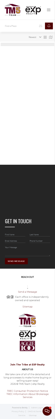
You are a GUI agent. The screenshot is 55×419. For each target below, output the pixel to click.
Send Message (16, 261)
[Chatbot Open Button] (47, 411)
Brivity (25, 407)
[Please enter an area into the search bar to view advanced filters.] (41, 26)
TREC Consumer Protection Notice (27, 391)
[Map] (51, 37)
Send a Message (27, 292)
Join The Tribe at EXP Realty (27, 364)
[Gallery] (45, 37)
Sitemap (28, 306)
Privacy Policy (18, 411)
